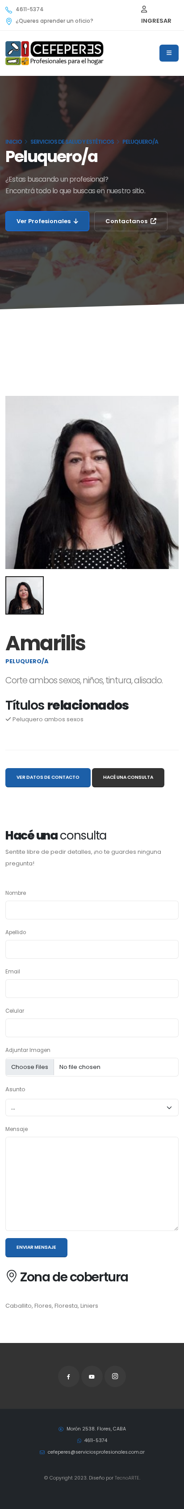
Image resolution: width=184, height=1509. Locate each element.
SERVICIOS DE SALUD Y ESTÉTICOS (72, 141)
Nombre (15, 893)
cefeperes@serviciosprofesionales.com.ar (95, 1452)
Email (12, 971)
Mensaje (16, 1129)
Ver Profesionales (44, 221)
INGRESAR (156, 21)
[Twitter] (92, 1376)
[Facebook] (68, 1376)
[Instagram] (115, 1376)
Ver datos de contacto (48, 777)
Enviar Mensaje (36, 1247)
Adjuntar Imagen (27, 1050)
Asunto (15, 1089)
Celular (14, 1010)
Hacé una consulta (128, 777)
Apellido (15, 932)
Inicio (13, 141)
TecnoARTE (127, 1478)
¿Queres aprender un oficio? (54, 21)
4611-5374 (30, 9)
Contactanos (127, 221)
